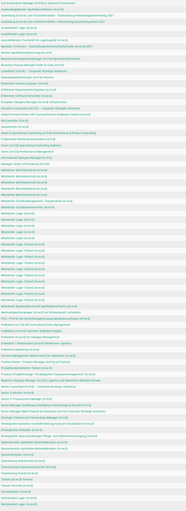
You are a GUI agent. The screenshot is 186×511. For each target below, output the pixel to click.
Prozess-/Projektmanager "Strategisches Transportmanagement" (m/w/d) (48, 374)
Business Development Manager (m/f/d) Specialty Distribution (40, 58)
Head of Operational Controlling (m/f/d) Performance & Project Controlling (48, 133)
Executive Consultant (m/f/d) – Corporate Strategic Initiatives (40, 108)
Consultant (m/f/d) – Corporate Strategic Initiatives (34, 71)
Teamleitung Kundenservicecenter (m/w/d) (28, 467)
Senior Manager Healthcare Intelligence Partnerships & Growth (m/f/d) (46, 405)
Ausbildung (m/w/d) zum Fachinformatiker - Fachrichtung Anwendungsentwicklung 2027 (57, 15)
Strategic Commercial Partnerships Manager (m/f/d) (34, 417)
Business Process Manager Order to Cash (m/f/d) (32, 65)
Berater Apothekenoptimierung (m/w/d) (26, 52)
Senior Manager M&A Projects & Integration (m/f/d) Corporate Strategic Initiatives (53, 411)
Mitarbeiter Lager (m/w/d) (18, 213)
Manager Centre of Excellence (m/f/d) (25, 164)
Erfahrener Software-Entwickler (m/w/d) (26, 95)
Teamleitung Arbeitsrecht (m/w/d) (23, 461)
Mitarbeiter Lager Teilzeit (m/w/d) (23, 244)
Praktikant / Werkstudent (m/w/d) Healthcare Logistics (36, 343)
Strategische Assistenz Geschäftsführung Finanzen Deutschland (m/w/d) (47, 423)
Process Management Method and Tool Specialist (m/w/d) (38, 355)
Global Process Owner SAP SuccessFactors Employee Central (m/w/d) (46, 114)
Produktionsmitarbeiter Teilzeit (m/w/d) (26, 368)
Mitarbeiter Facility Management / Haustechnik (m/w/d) (37, 201)
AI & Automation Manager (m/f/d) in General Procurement (38, 3)
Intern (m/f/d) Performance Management (27, 151)
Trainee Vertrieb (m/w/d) (17, 485)
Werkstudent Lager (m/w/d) (19, 498)
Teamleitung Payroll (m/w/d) (19, 473)
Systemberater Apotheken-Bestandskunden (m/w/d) (34, 442)
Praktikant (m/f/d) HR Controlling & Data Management (35, 324)
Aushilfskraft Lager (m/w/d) (19, 27)
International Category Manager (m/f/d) (26, 157)
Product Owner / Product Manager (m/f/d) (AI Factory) (35, 362)
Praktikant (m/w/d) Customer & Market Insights (31, 331)
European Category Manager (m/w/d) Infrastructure (34, 102)
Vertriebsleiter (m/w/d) (16, 491)
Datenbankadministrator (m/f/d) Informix (27, 77)
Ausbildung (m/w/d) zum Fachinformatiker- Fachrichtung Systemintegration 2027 (53, 21)
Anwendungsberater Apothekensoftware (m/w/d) (32, 9)
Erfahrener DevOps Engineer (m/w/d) (24, 83)
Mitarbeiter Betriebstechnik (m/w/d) (24, 170)
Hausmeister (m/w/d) (15, 126)
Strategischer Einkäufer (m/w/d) (21, 430)
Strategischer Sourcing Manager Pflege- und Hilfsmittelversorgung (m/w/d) (49, 436)
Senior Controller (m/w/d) (17, 392)
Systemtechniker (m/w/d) (17, 454)
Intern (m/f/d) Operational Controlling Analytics (31, 145)
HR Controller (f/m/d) (14, 120)
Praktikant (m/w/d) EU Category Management (30, 337)
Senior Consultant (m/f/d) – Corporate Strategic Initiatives (38, 386)
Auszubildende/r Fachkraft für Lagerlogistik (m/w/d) (34, 40)
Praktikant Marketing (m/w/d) (20, 349)
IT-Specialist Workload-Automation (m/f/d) (28, 139)
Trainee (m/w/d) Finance (17, 479)
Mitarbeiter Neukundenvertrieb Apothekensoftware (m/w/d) (39, 306)
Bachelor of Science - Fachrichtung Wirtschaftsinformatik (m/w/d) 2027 (46, 46)
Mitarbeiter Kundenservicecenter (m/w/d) (27, 207)
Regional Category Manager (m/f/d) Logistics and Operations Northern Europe (50, 380)
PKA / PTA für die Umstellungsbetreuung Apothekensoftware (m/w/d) (45, 318)
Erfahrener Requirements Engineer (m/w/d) (28, 89)
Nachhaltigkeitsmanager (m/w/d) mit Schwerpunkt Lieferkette (41, 312)
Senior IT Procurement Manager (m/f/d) (26, 399)
